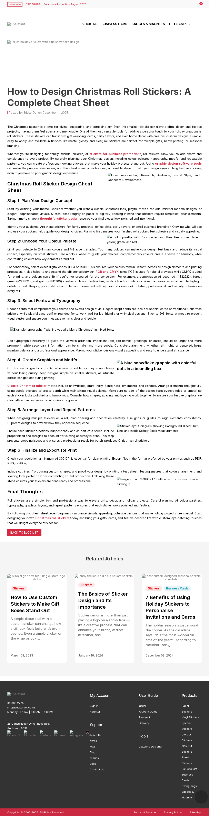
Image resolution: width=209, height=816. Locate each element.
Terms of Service (145, 812)
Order (142, 705)
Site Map (195, 812)
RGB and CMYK (107, 272)
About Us (95, 735)
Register (95, 711)
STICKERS (89, 24)
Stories (94, 758)
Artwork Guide (148, 711)
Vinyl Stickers (190, 717)
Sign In (94, 705)
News (93, 740)
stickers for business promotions (115, 154)
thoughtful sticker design (59, 218)
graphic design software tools (178, 163)
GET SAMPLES (180, 24)
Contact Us (97, 769)
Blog (92, 752)
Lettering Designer (150, 746)
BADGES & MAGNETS (148, 24)
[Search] (198, 24)
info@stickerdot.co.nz (21, 707)
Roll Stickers (189, 768)
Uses (93, 763)
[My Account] (190, 4)
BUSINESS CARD (114, 24)
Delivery (144, 723)
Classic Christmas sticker (27, 386)
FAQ (92, 746)
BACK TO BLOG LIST (24, 532)
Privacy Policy (173, 812)
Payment (144, 717)
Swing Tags (189, 786)
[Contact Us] (201, 797)
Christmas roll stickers (52, 518)
